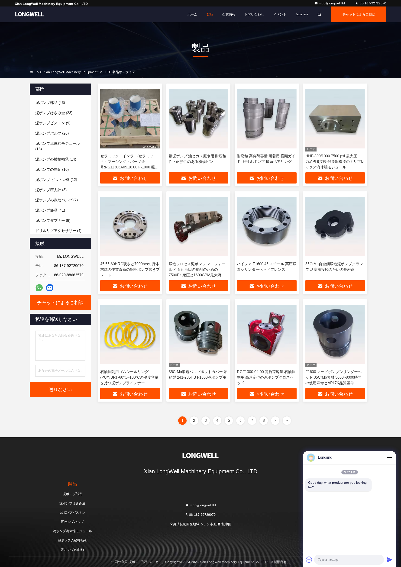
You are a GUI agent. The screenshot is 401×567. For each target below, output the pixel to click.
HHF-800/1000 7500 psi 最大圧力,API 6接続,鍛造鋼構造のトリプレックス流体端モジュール (335, 161)
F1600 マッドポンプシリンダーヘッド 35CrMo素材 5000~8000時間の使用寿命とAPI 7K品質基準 (333, 377)
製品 (210, 14)
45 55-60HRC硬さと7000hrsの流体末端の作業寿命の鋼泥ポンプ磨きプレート (130, 269)
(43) (50, 103)
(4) (58, 231)
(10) (52, 169)
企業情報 (228, 14)
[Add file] (309, 559)
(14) (55, 159)
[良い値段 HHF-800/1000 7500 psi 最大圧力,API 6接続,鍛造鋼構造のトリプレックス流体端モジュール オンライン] (335, 118)
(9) (52, 123)
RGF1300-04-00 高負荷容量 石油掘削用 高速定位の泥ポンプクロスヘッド (266, 377)
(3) (51, 190)
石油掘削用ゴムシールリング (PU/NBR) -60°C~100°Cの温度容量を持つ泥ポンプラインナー (129, 377)
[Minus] (389, 457)
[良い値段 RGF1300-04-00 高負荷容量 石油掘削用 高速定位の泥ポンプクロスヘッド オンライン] (267, 334)
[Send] (389, 559)
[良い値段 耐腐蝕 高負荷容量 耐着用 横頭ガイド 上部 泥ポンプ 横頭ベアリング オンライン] (267, 118)
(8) (52, 220)
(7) (56, 200)
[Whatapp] (39, 288)
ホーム (192, 14)
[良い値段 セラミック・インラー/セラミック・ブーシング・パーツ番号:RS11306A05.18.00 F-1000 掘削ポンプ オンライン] (130, 118)
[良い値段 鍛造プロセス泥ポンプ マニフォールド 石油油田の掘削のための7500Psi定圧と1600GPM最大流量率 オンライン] (198, 226)
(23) (53, 113)
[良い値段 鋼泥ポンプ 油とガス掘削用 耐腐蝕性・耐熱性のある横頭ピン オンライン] (198, 118)
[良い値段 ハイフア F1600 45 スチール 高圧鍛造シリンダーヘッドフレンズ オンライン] (267, 226)
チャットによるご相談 (359, 14)
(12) (56, 180)
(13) (57, 146)
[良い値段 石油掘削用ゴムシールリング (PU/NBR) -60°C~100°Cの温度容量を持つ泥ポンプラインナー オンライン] (130, 334)
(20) (52, 133)
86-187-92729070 (372, 3)
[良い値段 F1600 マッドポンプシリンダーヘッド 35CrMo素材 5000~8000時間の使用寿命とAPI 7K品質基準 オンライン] (335, 334)
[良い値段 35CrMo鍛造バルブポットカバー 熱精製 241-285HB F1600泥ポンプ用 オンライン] (198, 334)
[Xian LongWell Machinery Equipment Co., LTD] (29, 14)
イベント (279, 14)
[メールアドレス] (50, 288)
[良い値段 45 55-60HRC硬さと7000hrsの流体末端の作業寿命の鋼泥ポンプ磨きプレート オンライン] (130, 226)
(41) (50, 210)
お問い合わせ (254, 14)
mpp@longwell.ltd (332, 3)
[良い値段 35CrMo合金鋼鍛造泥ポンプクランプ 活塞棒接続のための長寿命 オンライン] (335, 226)
